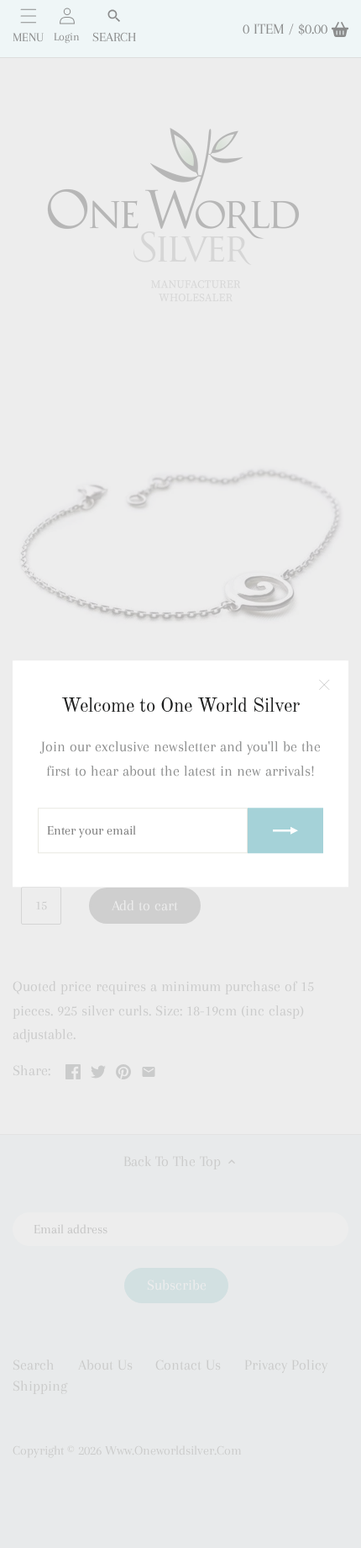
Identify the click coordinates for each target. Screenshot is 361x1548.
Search (114, 37)
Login (67, 36)
